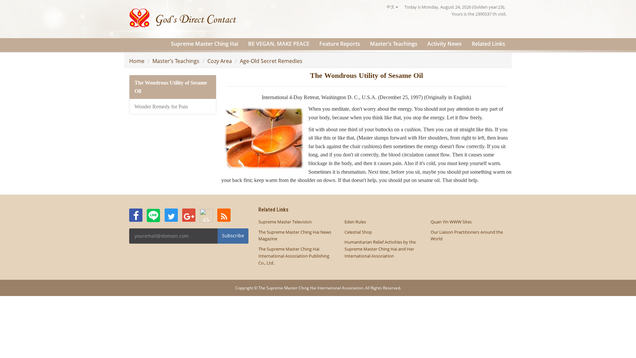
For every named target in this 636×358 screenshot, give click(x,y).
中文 (391, 7)
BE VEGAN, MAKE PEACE (278, 43)
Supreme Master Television (285, 222)
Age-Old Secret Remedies (271, 61)
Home (136, 61)
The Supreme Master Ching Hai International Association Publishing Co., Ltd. (293, 256)
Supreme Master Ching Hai (204, 43)
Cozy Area (219, 61)
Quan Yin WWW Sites (451, 222)
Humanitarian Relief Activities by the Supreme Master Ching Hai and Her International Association (380, 249)
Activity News (444, 43)
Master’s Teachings (393, 43)
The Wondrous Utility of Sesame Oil (170, 87)
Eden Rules (355, 222)
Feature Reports (339, 43)
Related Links (488, 43)
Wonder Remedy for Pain (161, 106)
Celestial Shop (358, 232)
